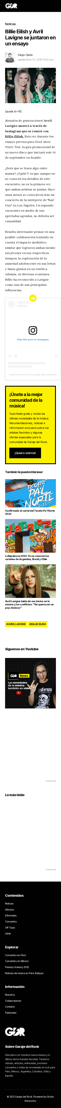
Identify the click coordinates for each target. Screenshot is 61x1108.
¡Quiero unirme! (25, 453)
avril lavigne (17, 624)
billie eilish (38, 624)
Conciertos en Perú (15, 955)
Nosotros (10, 994)
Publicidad (10, 1012)
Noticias (10, 24)
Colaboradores (13, 1000)
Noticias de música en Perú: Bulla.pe (24, 973)
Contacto (10, 1006)
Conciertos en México (17, 961)
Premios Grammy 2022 (17, 967)
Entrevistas (10, 915)
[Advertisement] (30, 749)
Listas (8, 933)
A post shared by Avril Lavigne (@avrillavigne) (33, 374)
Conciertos (11, 921)
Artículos (9, 909)
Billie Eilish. (14, 136)
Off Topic (10, 927)
